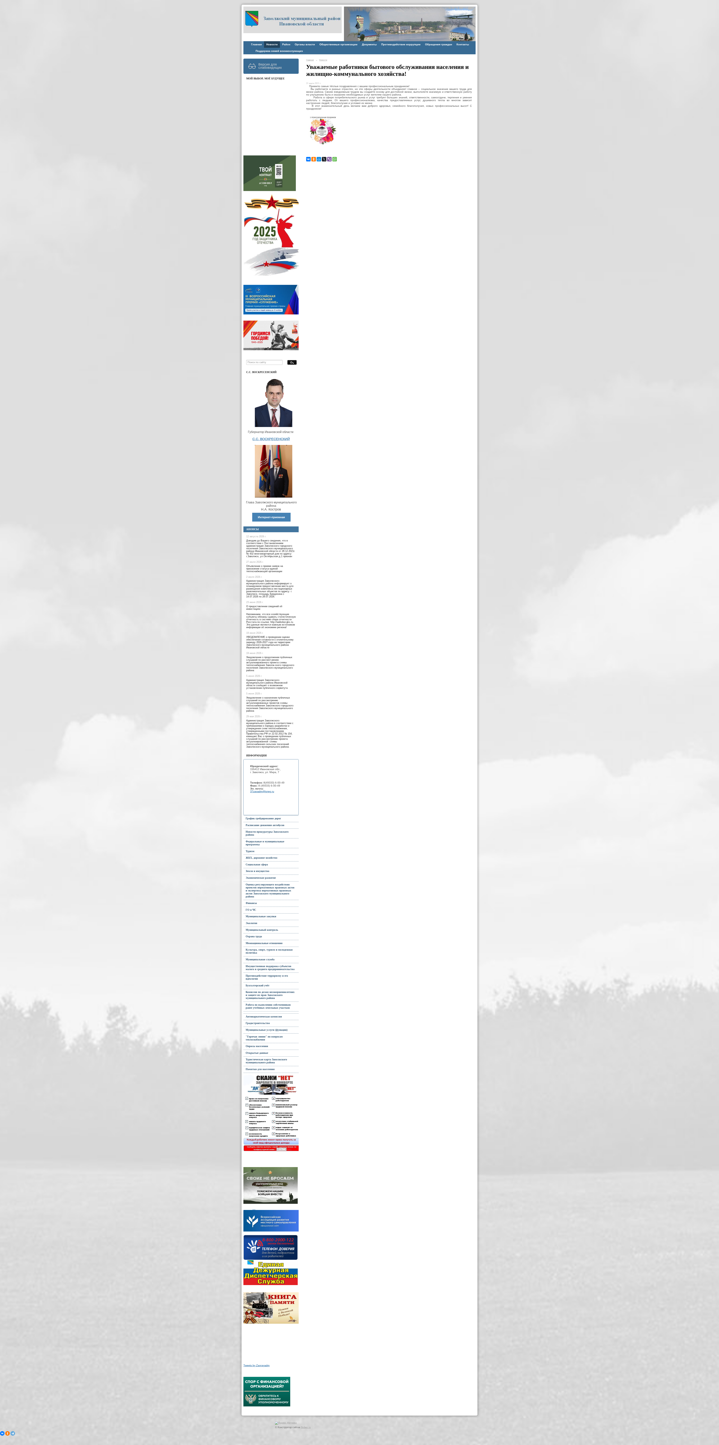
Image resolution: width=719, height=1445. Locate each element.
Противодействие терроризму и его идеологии (267, 977)
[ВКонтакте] (308, 159)
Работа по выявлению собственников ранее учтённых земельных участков (268, 1006)
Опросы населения (257, 1046)
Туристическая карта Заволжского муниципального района (266, 1061)
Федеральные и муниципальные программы (265, 843)
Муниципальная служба (260, 959)
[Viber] (329, 159)
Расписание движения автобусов (265, 825)
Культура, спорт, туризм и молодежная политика (269, 951)
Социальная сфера (257, 864)
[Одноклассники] (313, 159)
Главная (256, 44)
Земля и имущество (257, 871)
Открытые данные (257, 1053)
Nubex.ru (306, 1427)
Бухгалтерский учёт (257, 985)
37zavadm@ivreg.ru (262, 791)
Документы (369, 44)
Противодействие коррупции (401, 44)
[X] (324, 159)
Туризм (250, 851)
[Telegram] (12, 1433)
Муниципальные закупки (261, 916)
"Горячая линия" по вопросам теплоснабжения (264, 1038)
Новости (272, 44)
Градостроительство (258, 1023)
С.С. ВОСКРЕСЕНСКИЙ (271, 439)
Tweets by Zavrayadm (256, 1365)
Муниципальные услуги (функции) (267, 1030)
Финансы (251, 903)
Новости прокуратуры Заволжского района (267, 833)
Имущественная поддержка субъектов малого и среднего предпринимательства (270, 968)
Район (286, 44)
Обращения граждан (438, 44)
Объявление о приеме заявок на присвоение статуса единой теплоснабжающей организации (264, 569)
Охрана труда (254, 936)
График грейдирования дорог (263, 818)
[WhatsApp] (334, 159)
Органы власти (305, 44)
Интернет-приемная (271, 517)
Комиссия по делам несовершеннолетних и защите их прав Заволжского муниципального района (270, 995)
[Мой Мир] (319, 159)
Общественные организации (338, 44)
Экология (251, 923)
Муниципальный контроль (262, 930)
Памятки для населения (260, 1069)
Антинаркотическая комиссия (264, 1016)
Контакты (462, 44)
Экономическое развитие (261, 877)
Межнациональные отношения (264, 943)
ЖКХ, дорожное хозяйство (261, 857)
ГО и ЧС (251, 909)
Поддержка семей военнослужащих (279, 51)
